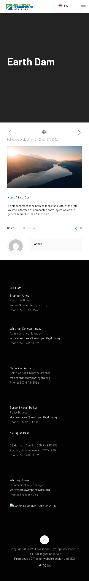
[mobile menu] (83, 6)
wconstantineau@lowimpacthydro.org (35, 338)
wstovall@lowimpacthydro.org (30, 489)
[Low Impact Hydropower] (19, 6)
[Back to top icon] (44, 539)
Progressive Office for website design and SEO (44, 558)
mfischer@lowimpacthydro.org (30, 378)
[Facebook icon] (40, 565)
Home (11, 197)
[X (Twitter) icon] (44, 565)
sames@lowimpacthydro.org (28, 305)
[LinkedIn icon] (49, 565)
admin (30, 139)
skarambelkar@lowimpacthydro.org (33, 417)
